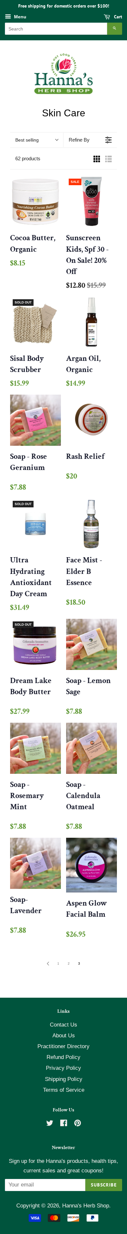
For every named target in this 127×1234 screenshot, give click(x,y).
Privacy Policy (63, 1068)
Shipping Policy (63, 1079)
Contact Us (63, 1025)
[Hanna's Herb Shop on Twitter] (49, 1124)
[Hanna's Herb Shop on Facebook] (63, 1124)
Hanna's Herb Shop (85, 1206)
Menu (19, 16)
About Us (63, 1035)
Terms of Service (63, 1090)
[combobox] (56, 29)
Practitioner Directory (63, 1046)
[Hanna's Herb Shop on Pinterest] (77, 1124)
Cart (117, 17)
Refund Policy (63, 1057)
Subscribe (104, 1185)
